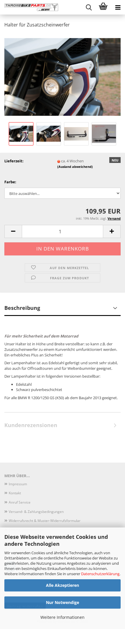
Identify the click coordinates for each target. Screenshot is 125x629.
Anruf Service (20, 502)
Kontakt (15, 493)
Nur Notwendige (62, 602)
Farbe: (10, 181)
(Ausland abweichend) (75, 166)
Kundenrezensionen (30, 425)
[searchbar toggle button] (88, 7)
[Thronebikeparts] (29, 7)
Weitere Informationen (62, 617)
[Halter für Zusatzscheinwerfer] (62, 76)
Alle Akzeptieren (62, 585)
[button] (13, 231)
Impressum (18, 483)
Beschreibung (22, 307)
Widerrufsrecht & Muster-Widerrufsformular (45, 520)
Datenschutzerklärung (100, 573)
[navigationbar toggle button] (117, 7)
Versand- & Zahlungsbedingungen (36, 511)
